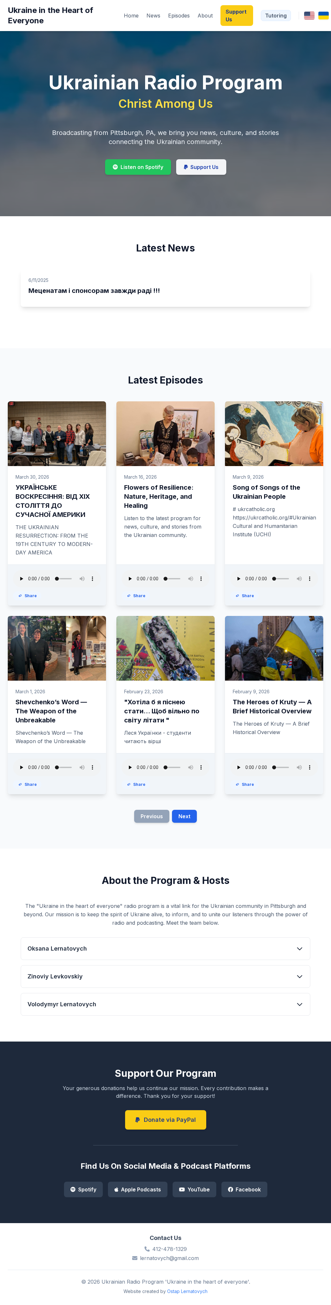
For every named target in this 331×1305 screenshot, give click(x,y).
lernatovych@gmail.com (169, 1258)
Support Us (236, 15)
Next (184, 816)
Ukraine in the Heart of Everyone (50, 15)
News (153, 15)
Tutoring (276, 15)
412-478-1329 (169, 1249)
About (205, 15)
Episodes (179, 15)
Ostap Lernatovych (187, 1291)
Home (131, 15)
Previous (152, 816)
